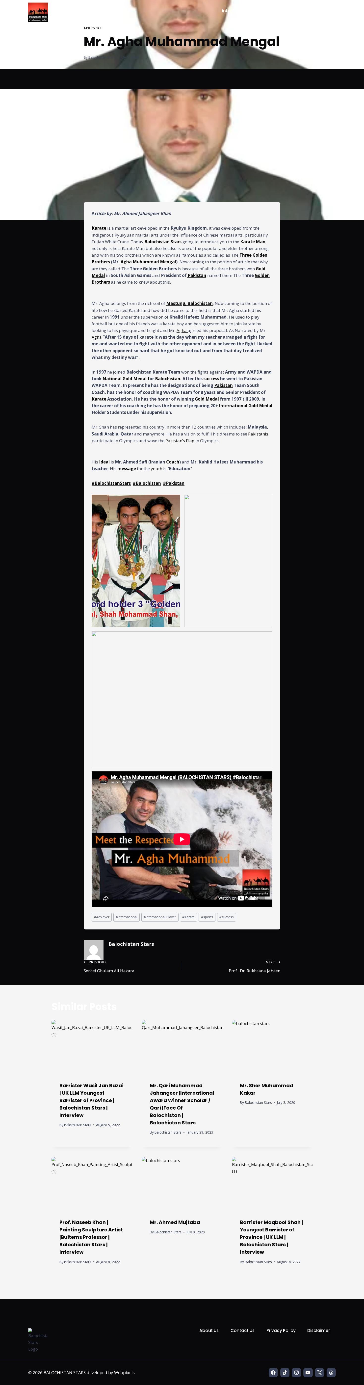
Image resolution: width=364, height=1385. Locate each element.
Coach (172, 462)
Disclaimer (318, 1330)
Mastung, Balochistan (189, 303)
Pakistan (196, 275)
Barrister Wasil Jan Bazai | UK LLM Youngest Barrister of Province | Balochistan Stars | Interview (91, 1100)
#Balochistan (147, 483)
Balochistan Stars (101, 57)
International (126, 917)
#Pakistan (173, 483)
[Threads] (331, 1372)
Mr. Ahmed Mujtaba (175, 1222)
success (211, 378)
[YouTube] (307, 1372)
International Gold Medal (245, 405)
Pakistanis (258, 434)
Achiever (101, 917)
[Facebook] (273, 1372)
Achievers (92, 28)
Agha (182, 330)
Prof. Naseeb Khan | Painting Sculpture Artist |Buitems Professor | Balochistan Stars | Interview (91, 1237)
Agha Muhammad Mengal (148, 262)
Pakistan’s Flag (180, 440)
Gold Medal (207, 399)
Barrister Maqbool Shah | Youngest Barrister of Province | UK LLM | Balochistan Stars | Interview (271, 1237)
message (126, 468)
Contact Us (243, 1330)
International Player (160, 917)
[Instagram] (296, 1372)
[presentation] (92, 1047)
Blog (326, 11)
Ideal (104, 462)
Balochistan (167, 378)
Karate (99, 228)
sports (207, 917)
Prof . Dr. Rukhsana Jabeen (254, 967)
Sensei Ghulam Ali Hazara (109, 967)
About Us (209, 1330)
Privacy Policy (281, 1330)
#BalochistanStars (111, 483)
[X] (319, 1372)
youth (156, 468)
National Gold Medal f (126, 378)
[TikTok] (284, 1372)
